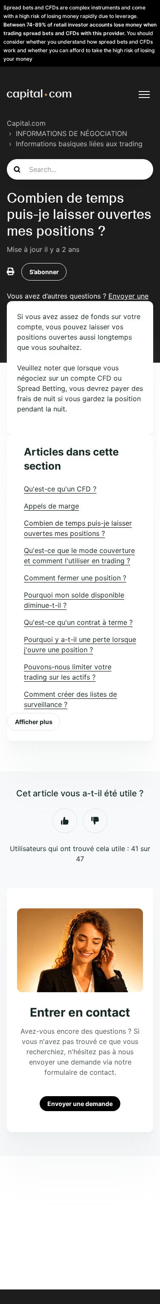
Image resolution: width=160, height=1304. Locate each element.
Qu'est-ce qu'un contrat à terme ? (78, 622)
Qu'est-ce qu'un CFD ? (60, 489)
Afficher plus (33, 721)
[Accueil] (39, 94)
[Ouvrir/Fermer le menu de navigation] (144, 94)
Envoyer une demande (80, 1103)
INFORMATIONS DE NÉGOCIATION (71, 133)
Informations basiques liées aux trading (79, 143)
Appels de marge (51, 506)
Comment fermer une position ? (75, 578)
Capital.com (26, 123)
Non (95, 820)
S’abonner (44, 271)
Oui (64, 820)
